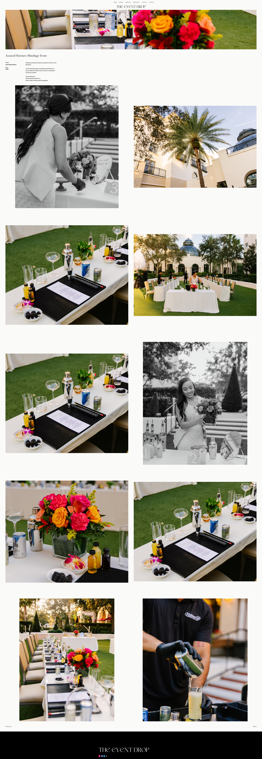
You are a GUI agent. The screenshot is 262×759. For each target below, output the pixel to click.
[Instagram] (99, 756)
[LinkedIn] (104, 756)
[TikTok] (106, 756)
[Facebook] (102, 756)
